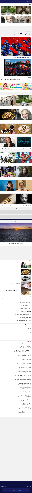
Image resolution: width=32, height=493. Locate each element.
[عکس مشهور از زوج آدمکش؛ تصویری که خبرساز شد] (23, 10)
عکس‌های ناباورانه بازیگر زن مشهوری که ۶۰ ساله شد (9, 192)
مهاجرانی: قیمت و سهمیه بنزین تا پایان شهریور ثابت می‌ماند (24, 415)
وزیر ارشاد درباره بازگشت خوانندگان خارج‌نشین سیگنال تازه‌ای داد (23, 314)
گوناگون (30, 4)
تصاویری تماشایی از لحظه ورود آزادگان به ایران (16, 243)
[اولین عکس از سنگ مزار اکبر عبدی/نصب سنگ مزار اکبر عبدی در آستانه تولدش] (8, 171)
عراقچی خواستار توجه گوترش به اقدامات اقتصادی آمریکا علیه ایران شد (23, 400)
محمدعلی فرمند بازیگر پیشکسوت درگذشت (25, 317)
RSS (14, 482)
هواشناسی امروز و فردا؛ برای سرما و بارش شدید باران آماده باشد (24, 371)
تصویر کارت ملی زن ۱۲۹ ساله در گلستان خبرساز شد (25, 347)
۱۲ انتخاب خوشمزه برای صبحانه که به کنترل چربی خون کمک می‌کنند (23, 384)
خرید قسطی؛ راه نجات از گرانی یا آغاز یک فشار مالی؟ (25, 374)
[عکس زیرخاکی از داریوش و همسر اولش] (24, 185)
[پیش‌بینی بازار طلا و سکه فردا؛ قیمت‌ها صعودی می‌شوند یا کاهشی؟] (26, 292)
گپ (30, 486)
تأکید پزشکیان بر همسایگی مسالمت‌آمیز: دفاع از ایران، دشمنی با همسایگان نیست (22, 372)
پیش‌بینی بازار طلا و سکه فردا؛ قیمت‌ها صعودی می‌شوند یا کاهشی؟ (12, 290)
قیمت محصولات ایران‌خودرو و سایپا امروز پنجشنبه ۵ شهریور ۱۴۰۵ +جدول (23, 379)
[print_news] (5, 79)
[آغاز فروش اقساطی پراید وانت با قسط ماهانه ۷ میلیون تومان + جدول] (26, 279)
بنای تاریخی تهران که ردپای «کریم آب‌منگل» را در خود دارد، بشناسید (9, 107)
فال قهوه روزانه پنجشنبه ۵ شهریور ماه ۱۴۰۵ (10, 135)
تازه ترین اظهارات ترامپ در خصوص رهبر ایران (25, 305)
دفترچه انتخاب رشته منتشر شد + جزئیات (15, 283)
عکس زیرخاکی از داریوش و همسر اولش (26, 192)
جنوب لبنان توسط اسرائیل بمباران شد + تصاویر (26, 343)
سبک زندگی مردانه (29, 329)
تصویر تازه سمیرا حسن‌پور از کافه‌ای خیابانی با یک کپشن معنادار (23, 321)
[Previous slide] (1, 231)
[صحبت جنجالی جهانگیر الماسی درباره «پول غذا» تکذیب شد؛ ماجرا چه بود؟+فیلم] (8, 19)
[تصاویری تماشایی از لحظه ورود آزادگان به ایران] (16, 232)
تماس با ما (17, 482)
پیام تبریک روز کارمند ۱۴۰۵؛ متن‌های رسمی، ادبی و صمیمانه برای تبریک (8, 164)
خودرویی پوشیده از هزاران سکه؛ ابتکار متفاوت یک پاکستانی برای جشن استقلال (8, 15)
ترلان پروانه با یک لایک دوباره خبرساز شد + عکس (25, 399)
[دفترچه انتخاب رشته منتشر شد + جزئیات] (26, 285)
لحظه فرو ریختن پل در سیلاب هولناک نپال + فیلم (25, 354)
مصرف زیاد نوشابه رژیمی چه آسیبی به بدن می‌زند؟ (25, 387)
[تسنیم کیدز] (16, 87)
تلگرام (27, 486)
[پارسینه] (27, 1)
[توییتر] (1, 79)
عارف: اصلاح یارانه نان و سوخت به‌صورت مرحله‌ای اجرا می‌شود (24, 412)
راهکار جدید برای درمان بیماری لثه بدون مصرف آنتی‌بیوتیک (24, 378)
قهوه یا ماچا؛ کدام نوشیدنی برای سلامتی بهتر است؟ (25, 362)
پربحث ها (2, 296)
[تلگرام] (2, 79)
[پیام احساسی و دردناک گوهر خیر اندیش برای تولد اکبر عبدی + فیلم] (8, 142)
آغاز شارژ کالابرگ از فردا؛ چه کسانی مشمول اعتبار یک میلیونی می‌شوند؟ (23, 396)
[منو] (2, 2)
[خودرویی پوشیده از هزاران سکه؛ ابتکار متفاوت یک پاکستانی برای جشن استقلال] (8, 10)
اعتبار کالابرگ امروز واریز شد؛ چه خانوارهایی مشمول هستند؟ (24, 383)
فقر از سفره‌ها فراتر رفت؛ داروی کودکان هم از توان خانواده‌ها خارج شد (23, 366)
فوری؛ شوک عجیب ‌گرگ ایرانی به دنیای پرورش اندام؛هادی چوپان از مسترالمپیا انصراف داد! (24, 164)
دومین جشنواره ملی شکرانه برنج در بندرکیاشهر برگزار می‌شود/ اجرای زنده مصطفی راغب (22, 360)
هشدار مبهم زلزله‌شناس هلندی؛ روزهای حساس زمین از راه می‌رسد (24, 364)
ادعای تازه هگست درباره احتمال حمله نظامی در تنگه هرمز (25, 408)
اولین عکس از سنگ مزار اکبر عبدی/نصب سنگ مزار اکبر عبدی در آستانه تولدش (8, 178)
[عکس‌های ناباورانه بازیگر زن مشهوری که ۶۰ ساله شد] (8, 185)
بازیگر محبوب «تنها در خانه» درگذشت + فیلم (25, 302)
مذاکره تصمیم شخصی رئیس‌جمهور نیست (26, 403)
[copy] (29, 79)
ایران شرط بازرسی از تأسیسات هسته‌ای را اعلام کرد (25, 318)
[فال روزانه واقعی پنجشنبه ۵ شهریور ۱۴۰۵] (24, 142)
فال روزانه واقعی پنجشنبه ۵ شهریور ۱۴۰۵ (26, 148)
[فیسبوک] (4, 79)
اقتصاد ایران (29, 327)
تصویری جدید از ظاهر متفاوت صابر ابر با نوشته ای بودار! (25, 205)
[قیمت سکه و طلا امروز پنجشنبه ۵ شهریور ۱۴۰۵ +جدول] (8, 114)
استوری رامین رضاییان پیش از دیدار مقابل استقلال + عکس (23, 320)
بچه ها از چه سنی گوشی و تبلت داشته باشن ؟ (25, 308)
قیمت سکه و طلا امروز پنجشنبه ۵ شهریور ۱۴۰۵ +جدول (9, 121)
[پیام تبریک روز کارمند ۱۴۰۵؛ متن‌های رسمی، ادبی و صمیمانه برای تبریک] (8, 157)
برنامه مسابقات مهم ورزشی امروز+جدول (15, 263)
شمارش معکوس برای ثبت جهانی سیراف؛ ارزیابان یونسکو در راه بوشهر (23, 376)
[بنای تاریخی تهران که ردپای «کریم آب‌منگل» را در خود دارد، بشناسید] (23, 19)
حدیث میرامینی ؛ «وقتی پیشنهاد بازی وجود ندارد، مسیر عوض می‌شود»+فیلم (23, 350)
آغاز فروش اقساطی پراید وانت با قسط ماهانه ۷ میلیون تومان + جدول (12, 276)
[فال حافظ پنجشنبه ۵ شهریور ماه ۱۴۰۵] (24, 129)
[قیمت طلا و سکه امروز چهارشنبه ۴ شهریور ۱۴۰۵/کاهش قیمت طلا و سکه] (8, 199)
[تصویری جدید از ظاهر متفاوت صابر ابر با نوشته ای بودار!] (24, 199)
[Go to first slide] (30, 231)
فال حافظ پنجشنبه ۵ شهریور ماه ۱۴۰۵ (27, 135)
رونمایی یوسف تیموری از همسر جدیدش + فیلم (26, 407)
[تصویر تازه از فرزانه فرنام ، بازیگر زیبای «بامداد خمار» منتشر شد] (24, 171)
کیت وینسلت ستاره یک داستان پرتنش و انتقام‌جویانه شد (25, 358)
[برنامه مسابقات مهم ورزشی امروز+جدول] (26, 265)
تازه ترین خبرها (29, 332)
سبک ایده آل (29, 328)
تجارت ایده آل (29, 331)
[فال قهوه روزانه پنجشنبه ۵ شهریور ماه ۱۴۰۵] (8, 129)
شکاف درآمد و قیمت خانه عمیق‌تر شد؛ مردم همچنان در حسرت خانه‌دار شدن (23, 375)
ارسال (16, 219)
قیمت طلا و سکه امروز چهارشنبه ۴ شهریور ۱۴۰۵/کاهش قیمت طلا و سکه (8, 206)
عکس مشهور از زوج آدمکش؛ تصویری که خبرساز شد (23, 14)
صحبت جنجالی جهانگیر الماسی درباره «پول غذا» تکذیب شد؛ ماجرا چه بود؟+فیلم (8, 24)
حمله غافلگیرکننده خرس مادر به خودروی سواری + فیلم (25, 367)
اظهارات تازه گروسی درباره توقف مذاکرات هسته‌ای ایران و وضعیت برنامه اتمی (22, 370)
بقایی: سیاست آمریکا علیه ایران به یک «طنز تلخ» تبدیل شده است (24, 392)
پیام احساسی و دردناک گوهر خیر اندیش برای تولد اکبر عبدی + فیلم (8, 148)
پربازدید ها (28, 296)
